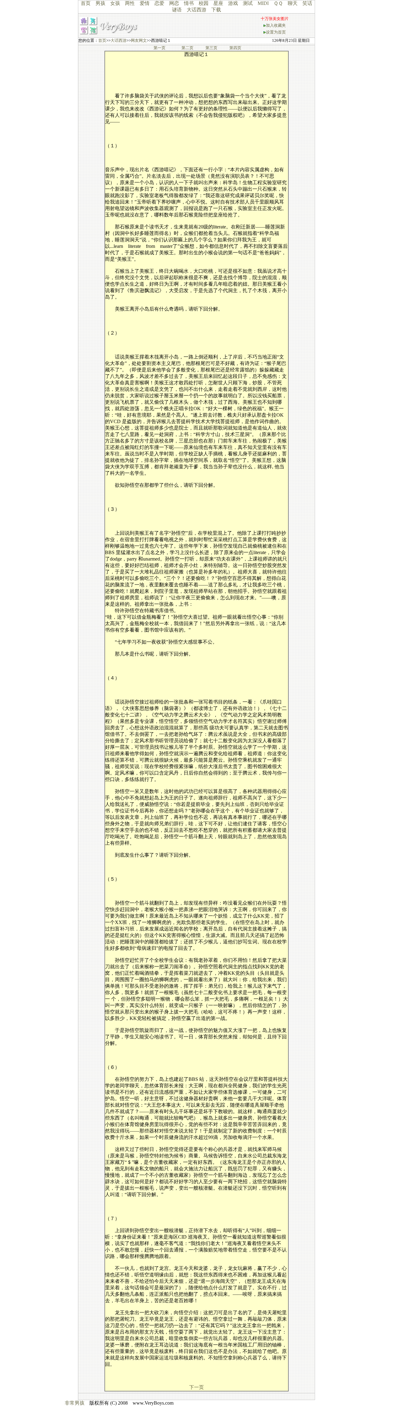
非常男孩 (74, 1403)
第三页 (211, 48)
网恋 (174, 3)
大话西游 (196, 9)
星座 (218, 3)
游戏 (233, 3)
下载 (216, 9)
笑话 (307, 3)
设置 (270, 32)
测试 (248, 3)
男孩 (100, 3)
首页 (86, 3)
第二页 (187, 48)
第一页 (159, 48)
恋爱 (159, 3)
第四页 (235, 48)
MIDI (263, 3)
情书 (189, 3)
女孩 (115, 3)
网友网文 (139, 40)
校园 (203, 3)
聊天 (293, 3)
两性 (130, 3)
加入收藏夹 (276, 25)
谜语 (177, 9)
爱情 (145, 3)
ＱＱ (278, 3)
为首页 (280, 32)
